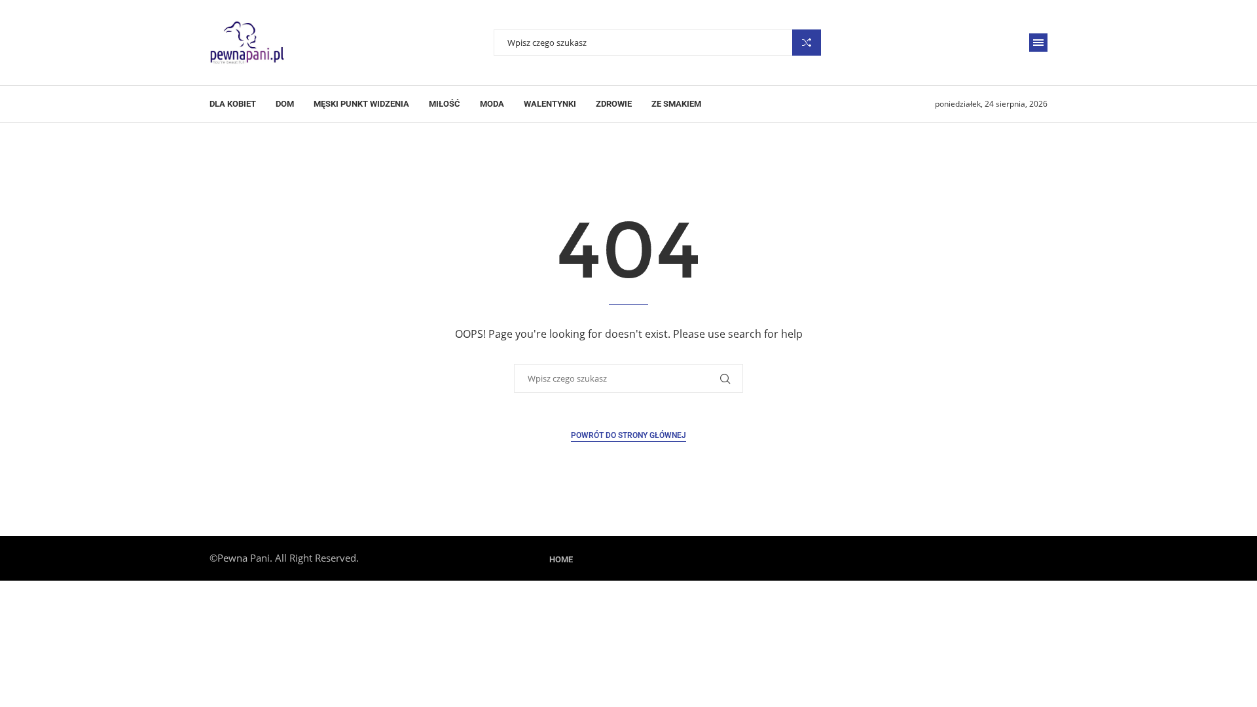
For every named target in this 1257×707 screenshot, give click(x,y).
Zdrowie (614, 104)
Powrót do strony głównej (628, 435)
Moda (492, 104)
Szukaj (806, 42)
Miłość (444, 104)
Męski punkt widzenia (361, 104)
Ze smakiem (676, 104)
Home (561, 559)
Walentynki (550, 104)
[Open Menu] (1038, 42)
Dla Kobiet (233, 104)
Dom (285, 104)
